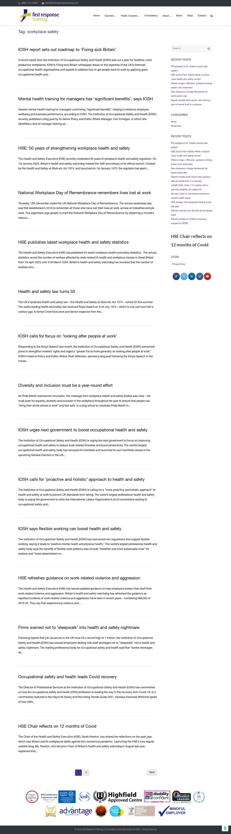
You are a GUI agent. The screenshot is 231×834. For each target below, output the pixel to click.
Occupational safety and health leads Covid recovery (67, 677)
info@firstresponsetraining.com (61, 3)
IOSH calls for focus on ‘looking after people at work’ (67, 336)
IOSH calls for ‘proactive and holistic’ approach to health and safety (81, 480)
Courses (109, 16)
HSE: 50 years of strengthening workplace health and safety (74, 149)
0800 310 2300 (29, 3)
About (166, 16)
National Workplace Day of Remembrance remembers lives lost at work (84, 193)
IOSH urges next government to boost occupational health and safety (82, 430)
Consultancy (151, 16)
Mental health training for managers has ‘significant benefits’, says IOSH (85, 99)
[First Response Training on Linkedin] (191, 276)
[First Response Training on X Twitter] (184, 276)
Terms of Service (149, 830)
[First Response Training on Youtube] (207, 276)
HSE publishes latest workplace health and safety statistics (73, 243)
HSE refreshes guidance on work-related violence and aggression (79, 578)
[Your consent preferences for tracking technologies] (225, 828)
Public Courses (129, 16)
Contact (202, 16)
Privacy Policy (178, 264)
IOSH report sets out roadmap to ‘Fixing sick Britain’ (67, 50)
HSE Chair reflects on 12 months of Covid (57, 727)
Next (151, 772)
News (179, 16)
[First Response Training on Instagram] (199, 276)
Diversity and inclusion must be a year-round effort (65, 386)
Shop (190, 16)
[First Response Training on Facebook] (176, 276)
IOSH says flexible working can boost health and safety (69, 529)
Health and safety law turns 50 (46, 292)
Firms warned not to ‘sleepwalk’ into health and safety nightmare (78, 628)
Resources (176, 126)
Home (96, 16)
